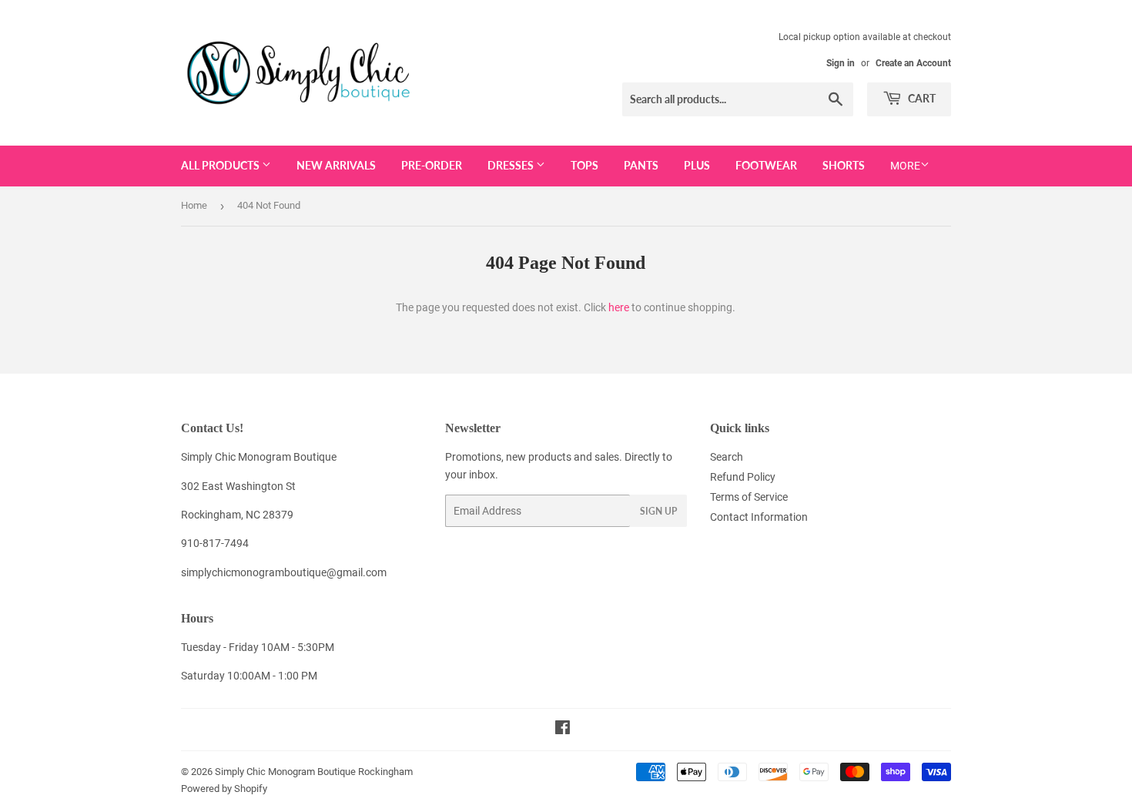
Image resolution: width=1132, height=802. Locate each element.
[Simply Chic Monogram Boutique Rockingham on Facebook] (562, 729)
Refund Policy (742, 477)
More (905, 165)
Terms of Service (749, 497)
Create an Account (913, 63)
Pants (641, 165)
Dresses (511, 165)
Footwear (766, 165)
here (618, 307)
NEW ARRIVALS (336, 165)
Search (726, 457)
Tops (584, 165)
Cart (921, 98)
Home (194, 205)
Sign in (840, 63)
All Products (221, 165)
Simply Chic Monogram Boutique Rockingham (314, 771)
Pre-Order (431, 165)
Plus (697, 165)
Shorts (843, 165)
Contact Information (759, 517)
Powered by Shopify (224, 788)
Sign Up (658, 511)
